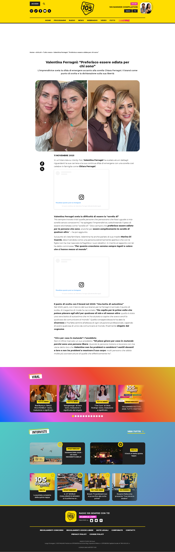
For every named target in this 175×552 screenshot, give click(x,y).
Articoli (38, 52)
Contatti (130, 530)
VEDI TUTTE (134, 431)
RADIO (128, 11)
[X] (42, 169)
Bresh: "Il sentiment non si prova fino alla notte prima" (97, 496)
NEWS (81, 20)
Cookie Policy (97, 534)
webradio (92, 20)
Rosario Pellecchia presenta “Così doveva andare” (124, 496)
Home (32, 52)
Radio (72, 20)
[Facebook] (42, 164)
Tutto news (47, 52)
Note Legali (102, 530)
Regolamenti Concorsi (51, 530)
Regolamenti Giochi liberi (79, 530)
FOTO (112, 20)
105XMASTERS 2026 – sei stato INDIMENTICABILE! (73, 455)
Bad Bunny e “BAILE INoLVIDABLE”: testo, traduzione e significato (43, 408)
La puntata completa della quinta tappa (42, 496)
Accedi (34, 4)
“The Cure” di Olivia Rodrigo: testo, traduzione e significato (102, 408)
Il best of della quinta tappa (134, 455)
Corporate (117, 530)
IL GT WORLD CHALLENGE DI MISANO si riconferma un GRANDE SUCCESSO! (70, 496)
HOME (48, 20)
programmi (60, 20)
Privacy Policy (78, 534)
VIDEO (104, 20)
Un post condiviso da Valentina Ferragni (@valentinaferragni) (81, 206)
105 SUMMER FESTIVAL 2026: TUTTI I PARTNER (132, 408)
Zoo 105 (124, 20)
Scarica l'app (88, 517)
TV (135, 11)
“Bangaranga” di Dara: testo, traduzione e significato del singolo (72, 408)
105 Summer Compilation (123, 7)
